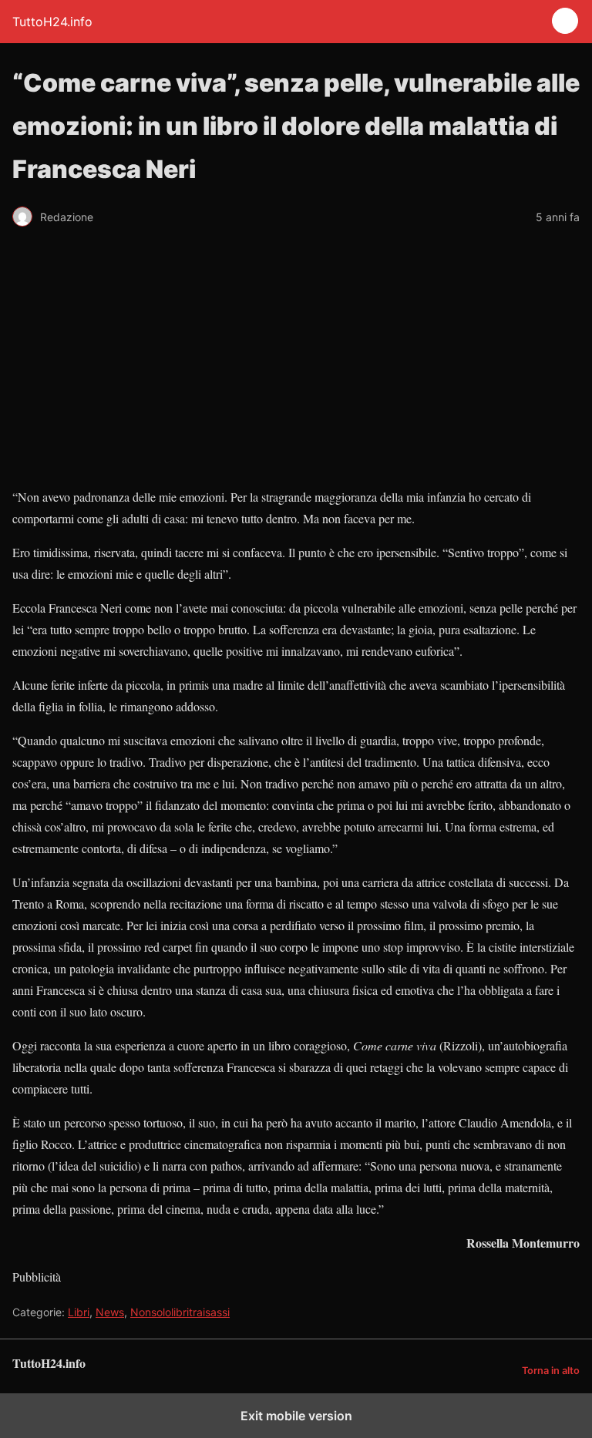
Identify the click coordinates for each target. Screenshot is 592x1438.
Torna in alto (551, 1370)
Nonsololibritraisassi (180, 1312)
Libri (78, 1312)
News (110, 1312)
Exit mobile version (296, 1415)
